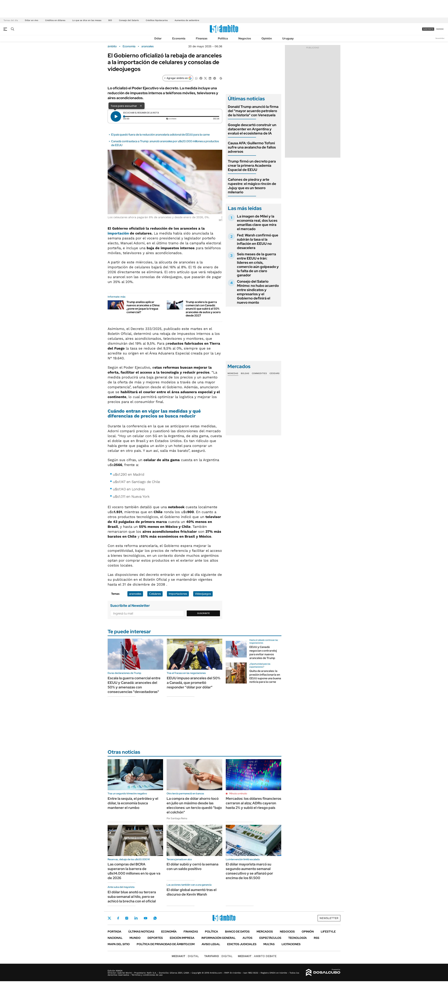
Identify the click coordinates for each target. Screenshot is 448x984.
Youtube (145, 918)
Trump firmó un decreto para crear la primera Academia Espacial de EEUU (252, 165)
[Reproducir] (116, 116)
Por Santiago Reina (177, 818)
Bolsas (245, 373)
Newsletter (439, 38)
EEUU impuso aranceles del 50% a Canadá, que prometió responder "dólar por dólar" (193, 682)
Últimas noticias (141, 931)
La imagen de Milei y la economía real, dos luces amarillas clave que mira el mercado (257, 222)
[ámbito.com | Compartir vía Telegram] (214, 78)
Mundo (135, 938)
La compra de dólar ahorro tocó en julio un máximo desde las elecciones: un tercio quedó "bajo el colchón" (194, 805)
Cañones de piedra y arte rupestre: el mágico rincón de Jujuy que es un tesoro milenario (252, 185)
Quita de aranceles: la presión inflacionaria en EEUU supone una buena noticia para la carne (265, 676)
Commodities (259, 373)
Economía (178, 38)
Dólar (158, 38)
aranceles (147, 46)
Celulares (155, 594)
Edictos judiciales (241, 944)
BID (110, 20)
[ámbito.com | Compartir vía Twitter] (205, 78)
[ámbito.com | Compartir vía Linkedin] (210, 78)
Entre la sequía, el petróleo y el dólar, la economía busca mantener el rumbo (133, 803)
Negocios (244, 38)
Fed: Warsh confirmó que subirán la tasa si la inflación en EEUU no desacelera (257, 241)
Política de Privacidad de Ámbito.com (166, 944)
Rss (316, 938)
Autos (247, 938)
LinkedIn (136, 918)
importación (119, 233)
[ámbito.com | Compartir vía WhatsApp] (196, 78)
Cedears (274, 373)
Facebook (118, 918)
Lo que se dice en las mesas (86, 20)
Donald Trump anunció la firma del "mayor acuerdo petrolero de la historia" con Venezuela (253, 110)
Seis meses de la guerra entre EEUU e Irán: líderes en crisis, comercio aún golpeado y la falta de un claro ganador (258, 264)
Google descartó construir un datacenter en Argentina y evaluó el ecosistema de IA (252, 129)
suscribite (428, 29)
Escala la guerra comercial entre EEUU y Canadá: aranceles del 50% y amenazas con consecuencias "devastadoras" (134, 685)
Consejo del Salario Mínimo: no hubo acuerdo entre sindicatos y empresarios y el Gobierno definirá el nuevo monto (258, 292)
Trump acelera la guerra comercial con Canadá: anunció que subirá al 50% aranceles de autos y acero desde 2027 (203, 308)
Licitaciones (291, 944)
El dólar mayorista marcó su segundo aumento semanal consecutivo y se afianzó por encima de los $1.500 (249, 871)
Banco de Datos (237, 931)
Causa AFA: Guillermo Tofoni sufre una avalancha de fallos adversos (252, 147)
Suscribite (203, 613)
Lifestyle (328, 931)
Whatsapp (155, 918)
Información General (218, 938)
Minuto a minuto (238, 793)
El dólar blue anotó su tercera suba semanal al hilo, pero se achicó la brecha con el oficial (132, 896)
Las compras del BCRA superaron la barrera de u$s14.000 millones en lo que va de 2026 (134, 871)
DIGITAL (185, 956)
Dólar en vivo (31, 20)
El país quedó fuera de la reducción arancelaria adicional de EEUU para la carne (160, 134)
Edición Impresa (182, 938)
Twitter (109, 918)
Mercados (265, 931)
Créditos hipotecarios (157, 20)
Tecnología (297, 938)
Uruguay (288, 38)
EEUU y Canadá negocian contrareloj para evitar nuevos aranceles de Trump (263, 652)
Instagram (126, 918)
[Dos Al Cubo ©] (323, 972)
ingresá (440, 29)
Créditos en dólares (55, 20)
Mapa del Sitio (119, 944)
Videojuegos (203, 594)
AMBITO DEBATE (257, 956)
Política (223, 38)
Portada (114, 931)
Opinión (266, 38)
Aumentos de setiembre (187, 20)
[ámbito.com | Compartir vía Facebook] (201, 78)
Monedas (232, 373)
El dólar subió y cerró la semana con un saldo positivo (192, 866)
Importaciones (178, 594)
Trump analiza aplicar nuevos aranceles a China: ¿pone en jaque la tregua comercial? (143, 307)
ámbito (112, 46)
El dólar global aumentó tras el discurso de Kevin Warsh (191, 892)
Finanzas (201, 38)
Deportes (155, 938)
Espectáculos (270, 938)
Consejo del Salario (129, 20)
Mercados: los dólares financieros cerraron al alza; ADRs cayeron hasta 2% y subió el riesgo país (253, 803)
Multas (269, 944)
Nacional (115, 938)
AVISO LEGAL (211, 944)
